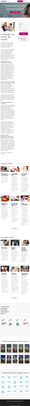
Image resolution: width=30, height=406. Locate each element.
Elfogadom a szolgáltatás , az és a (23, 39)
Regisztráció (20, 1)
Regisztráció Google (24, 36)
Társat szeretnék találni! (15, 12)
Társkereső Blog (5, 18)
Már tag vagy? (23, 40)
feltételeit (21, 38)
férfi (20, 28)
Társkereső (2, 18)
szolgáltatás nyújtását (23, 39)
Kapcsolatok (9, 18)
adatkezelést (24, 38)
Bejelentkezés (26, 1)
